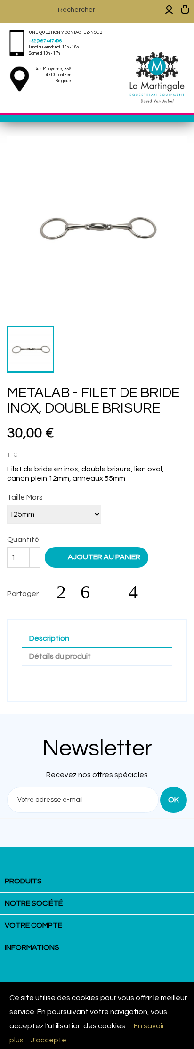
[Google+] (114, 592)
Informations (32, 947)
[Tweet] (90, 592)
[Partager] (66, 592)
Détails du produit (60, 656)
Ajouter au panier (97, 556)
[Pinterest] (138, 592)
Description (49, 638)
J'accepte (48, 1040)
